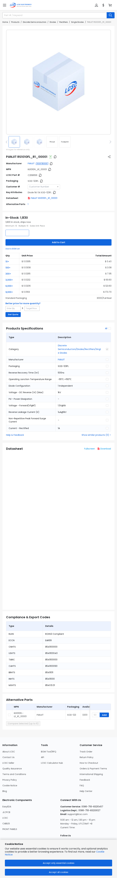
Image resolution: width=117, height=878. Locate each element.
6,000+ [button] (9, 286)
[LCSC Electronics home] (21, 5)
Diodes (53, 22)
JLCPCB (6, 812)
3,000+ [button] (9, 279)
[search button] (111, 15)
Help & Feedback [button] (15, 434)
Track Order (86, 751)
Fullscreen (89, 448)
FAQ (82, 785)
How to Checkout (89, 762)
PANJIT (31, 163)
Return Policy (86, 757)
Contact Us (8, 757)
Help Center (86, 791)
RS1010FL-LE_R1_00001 (20, 715)
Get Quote (13, 314)
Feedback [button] (85, 779)
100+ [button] (7, 267)
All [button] (106, 328)
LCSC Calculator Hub (52, 762)
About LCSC (8, 751)
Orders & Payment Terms (93, 768)
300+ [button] (8, 273)
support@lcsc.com (77, 814)
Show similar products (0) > (96, 434)
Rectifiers (63, 22)
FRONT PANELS (9, 829)
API (42, 757)
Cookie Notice (9, 785)
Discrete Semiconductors (34, 22)
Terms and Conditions (14, 774)
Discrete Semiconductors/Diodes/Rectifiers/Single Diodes (79, 349)
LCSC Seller (8, 762)
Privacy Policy (9, 779)
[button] (4, 5)
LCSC (5, 817)
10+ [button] (7, 261)
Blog (4, 791)
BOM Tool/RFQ (48, 751)
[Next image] (109, 141)
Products (15, 22)
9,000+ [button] (9, 292)
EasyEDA (6, 806)
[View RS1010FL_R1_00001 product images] (58, 82)
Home (5, 22)
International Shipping (91, 774)
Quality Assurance (12, 768)
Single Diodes (77, 22)
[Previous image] (7, 141)
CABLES (6, 823)
